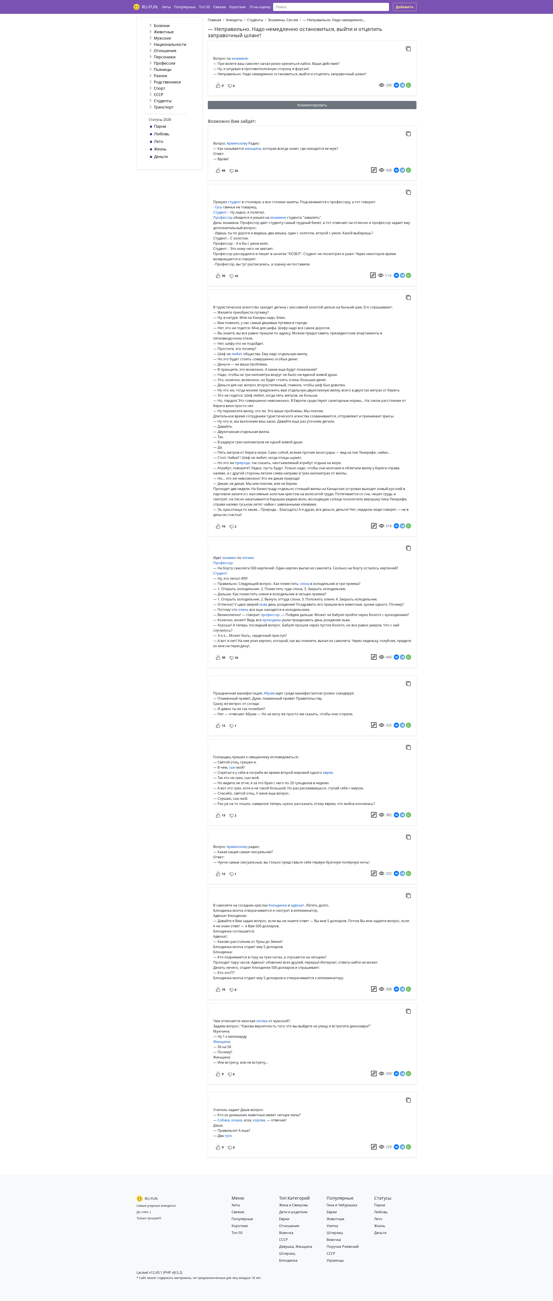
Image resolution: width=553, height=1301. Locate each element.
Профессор (222, 217)
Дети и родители (293, 1212)
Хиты (166, 7)
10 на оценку (260, 7)
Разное (160, 75)
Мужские (162, 38)
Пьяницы (163, 69)
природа (242, 462)
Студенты (163, 100)
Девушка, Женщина (295, 1246)
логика (262, 1020)
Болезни (162, 25)
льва (263, 604)
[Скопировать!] (408, 48)
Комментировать (312, 105)
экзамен (229, 557)
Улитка (332, 1225)
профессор (270, 614)
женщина (253, 148)
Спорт (159, 88)
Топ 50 (204, 7)
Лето (158, 141)
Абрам (269, 693)
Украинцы (335, 1260)
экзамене (239, 58)
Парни (160, 126)
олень (243, 609)
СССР (158, 94)
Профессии (164, 63)
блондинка (278, 905)
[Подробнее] (374, 170)
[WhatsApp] (408, 85)
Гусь (218, 207)
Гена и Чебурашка (342, 1205)
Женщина (221, 1041)
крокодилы (271, 620)
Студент (220, 212)
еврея (328, 772)
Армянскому (237, 143)
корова (259, 1120)
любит (237, 353)
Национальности (170, 44)
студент (234, 202)
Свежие (219, 7)
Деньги (161, 156)
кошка (236, 1120)
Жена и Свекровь (293, 1205)
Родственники (167, 82)
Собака (224, 1120)
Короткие (237, 7)
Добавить (405, 7)
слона (304, 583)
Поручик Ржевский (343, 1246)
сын (232, 767)
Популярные (184, 7)
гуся (228, 1135)
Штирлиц (287, 1253)
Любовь (161, 133)
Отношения (165, 50)
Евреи (284, 1218)
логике (248, 557)
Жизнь (160, 149)
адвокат (297, 905)
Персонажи (165, 56)
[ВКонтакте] (396, 85)
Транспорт (164, 107)
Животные (164, 31)
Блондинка (288, 1260)
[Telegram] (402, 85)
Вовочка (286, 1232)
